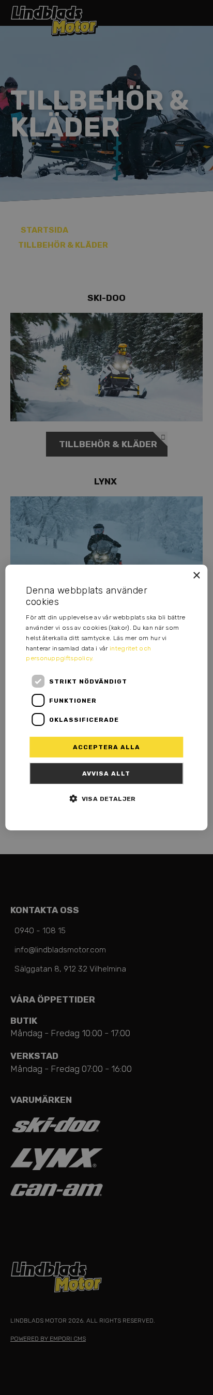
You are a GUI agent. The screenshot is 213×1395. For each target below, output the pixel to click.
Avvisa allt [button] (106, 773)
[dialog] (106, 697)
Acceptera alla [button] (106, 747)
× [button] (196, 576)
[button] (106, 798)
